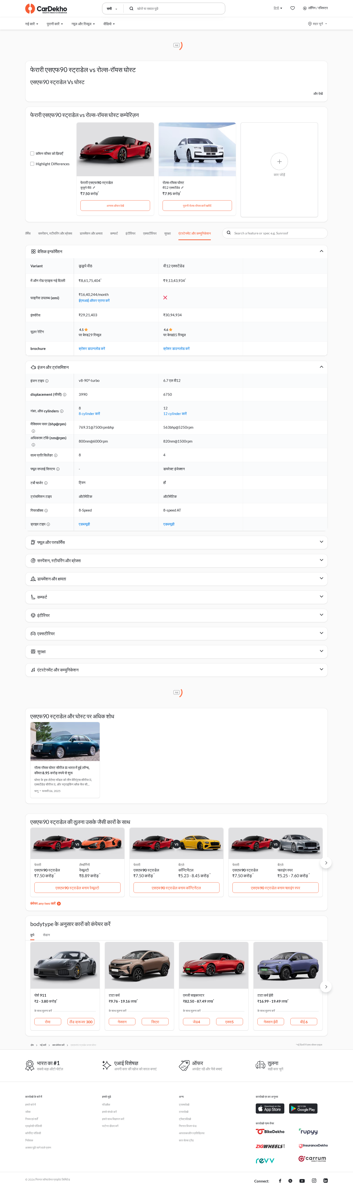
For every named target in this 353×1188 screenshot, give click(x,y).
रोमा (47, 1021)
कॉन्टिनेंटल (186, 870)
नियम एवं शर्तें (31, 1119)
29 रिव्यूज (94, 335)
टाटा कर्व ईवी (265, 995)
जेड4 (196, 1021)
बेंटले (181, 865)
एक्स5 (229, 1021)
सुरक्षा (167, 233)
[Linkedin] (325, 1181)
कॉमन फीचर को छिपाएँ (49, 153)
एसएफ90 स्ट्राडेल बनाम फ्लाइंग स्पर (275, 887)
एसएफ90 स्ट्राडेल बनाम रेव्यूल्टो (77, 887)
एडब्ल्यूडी (84, 524)
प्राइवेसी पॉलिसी (33, 1126)
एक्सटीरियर (150, 233)
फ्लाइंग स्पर (285, 870)
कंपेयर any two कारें (42, 903)
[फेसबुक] (280, 1181)
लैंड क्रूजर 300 (80, 1021)
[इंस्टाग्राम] (314, 1181)
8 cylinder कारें (89, 413)
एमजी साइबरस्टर (193, 995)
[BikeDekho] (270, 1132)
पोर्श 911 (40, 995)
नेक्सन (122, 1021)
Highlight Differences (53, 164)
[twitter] (290, 1181)
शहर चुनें (318, 24)
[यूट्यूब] (302, 1181)
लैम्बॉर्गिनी (84, 865)
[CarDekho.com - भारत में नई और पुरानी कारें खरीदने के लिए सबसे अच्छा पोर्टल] (46, 9)
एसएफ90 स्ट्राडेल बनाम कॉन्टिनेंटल (176, 887)
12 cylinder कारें (175, 413)
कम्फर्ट (114, 233)
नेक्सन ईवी (271, 1021)
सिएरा (155, 1021)
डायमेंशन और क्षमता (91, 233)
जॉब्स (27, 1112)
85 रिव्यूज (179, 335)
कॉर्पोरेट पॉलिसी (33, 1133)
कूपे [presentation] (32, 935)
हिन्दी (276, 8)
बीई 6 (304, 1021)
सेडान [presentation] (46, 935)
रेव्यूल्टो (84, 870)
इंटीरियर (130, 233)
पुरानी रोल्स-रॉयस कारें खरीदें (197, 205)
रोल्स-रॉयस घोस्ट (173, 182)
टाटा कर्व (114, 995)
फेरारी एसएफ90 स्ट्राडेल (96, 182)
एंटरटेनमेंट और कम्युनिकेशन (194, 233)
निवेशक (29, 1140)
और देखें (318, 93)
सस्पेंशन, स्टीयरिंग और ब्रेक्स (55, 233)
